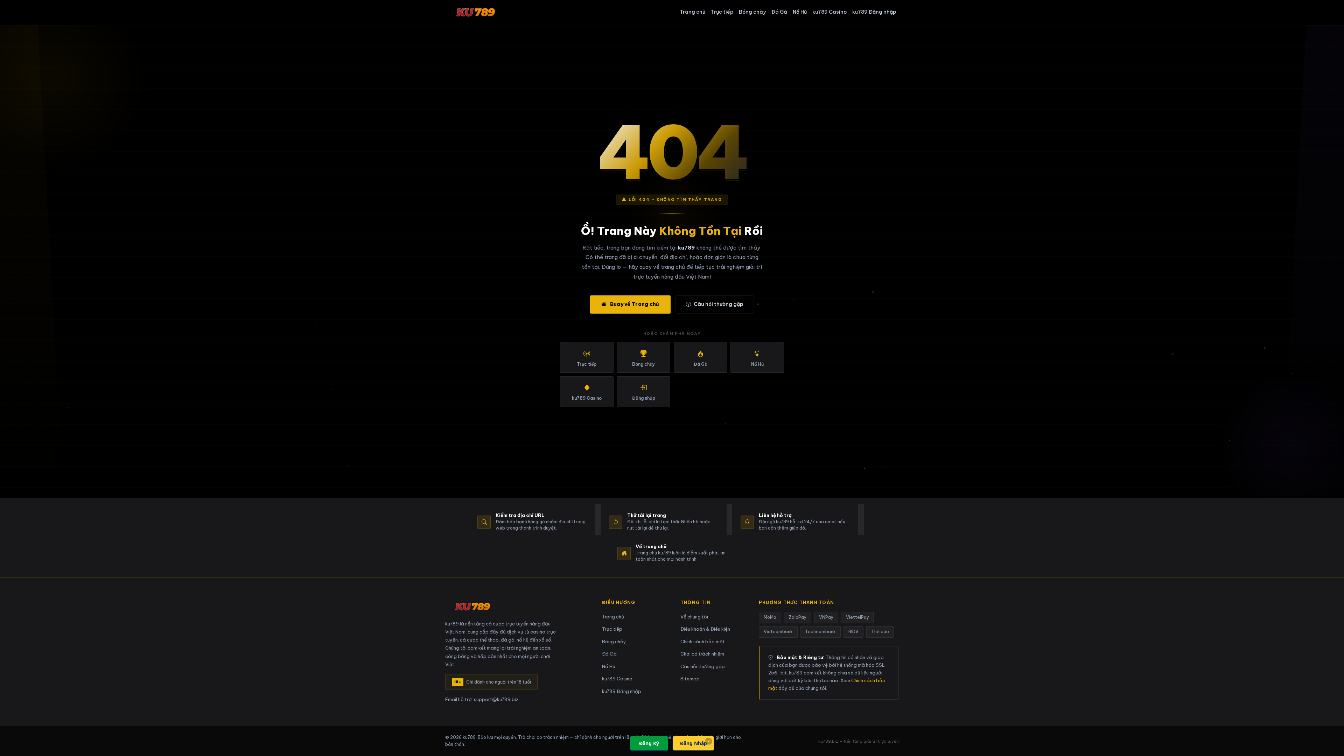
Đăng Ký (649, 743)
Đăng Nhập (693, 743)
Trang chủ (692, 12)
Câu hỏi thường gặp (718, 304)
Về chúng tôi (694, 617)
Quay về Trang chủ (634, 304)
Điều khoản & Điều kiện (705, 629)
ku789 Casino (829, 12)
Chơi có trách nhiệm (702, 654)
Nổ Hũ (800, 12)
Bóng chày (752, 12)
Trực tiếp (722, 12)
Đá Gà (779, 12)
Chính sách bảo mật (702, 642)
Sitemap (690, 679)
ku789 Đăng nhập (874, 12)
